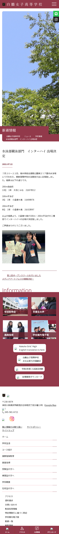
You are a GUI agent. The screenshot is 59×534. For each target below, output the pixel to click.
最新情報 (9, 525)
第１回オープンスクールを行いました (24, 275)
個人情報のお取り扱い (12, 426)
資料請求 (9, 500)
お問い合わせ (11, 504)
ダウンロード (51, 532)
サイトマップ (8, 430)
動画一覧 (9, 521)
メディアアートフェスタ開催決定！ (18, 278)
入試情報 (37, 532)
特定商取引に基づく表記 (16, 512)
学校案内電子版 (12, 517)
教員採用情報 (11, 508)
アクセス (9, 496)
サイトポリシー (34, 426)
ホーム (7, 532)
